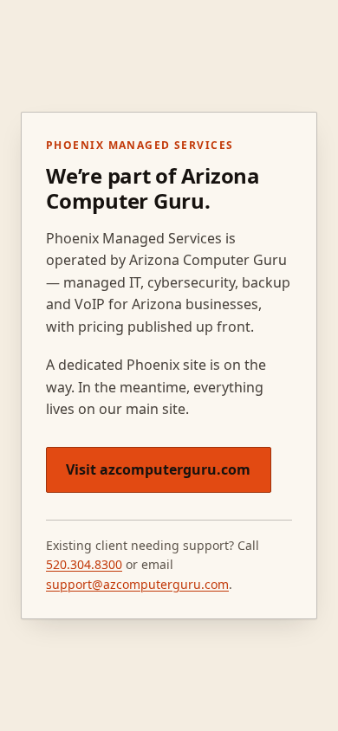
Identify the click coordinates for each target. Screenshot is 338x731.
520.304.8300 (84, 564)
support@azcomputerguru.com (137, 584)
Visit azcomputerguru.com (158, 469)
